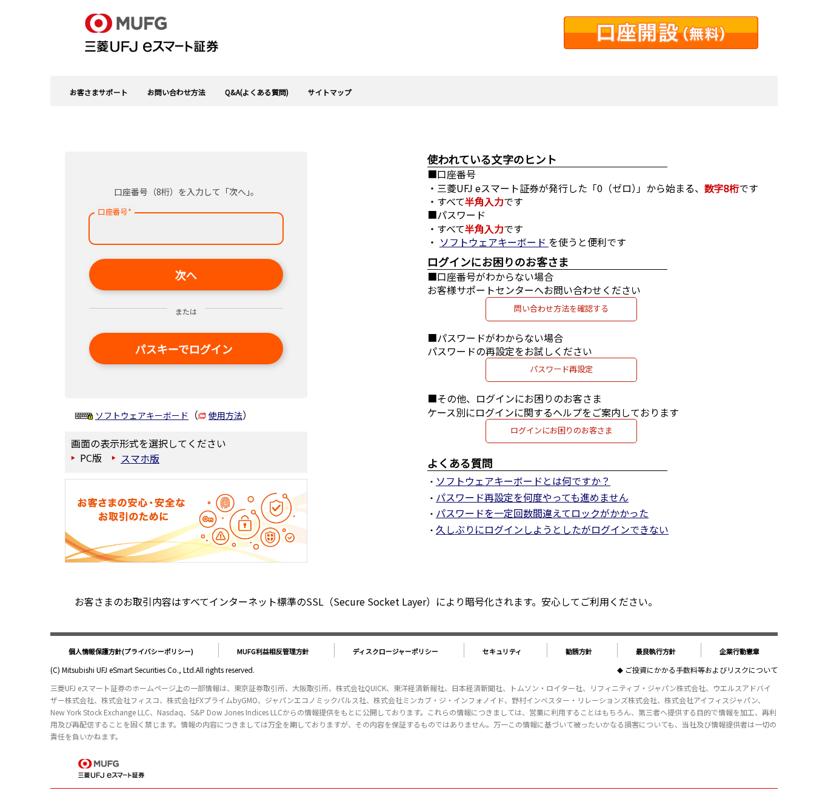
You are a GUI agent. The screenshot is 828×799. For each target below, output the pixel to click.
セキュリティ (502, 651)
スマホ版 (140, 458)
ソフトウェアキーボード (142, 415)
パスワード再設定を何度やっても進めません (532, 497)
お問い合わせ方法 (176, 92)
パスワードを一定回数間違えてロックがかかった (542, 513)
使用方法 (225, 415)
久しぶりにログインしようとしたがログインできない (552, 529)
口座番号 (114, 211)
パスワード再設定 (561, 369)
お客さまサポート (99, 92)
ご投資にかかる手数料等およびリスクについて (701, 669)
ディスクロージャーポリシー (395, 651)
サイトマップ (330, 92)
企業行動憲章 (739, 651)
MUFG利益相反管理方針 (273, 651)
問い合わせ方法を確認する (561, 308)
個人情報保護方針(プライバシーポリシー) (130, 651)
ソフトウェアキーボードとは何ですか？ (523, 480)
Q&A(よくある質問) (257, 92)
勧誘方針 (579, 651)
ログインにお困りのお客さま (561, 430)
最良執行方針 (656, 651)
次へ (186, 274)
